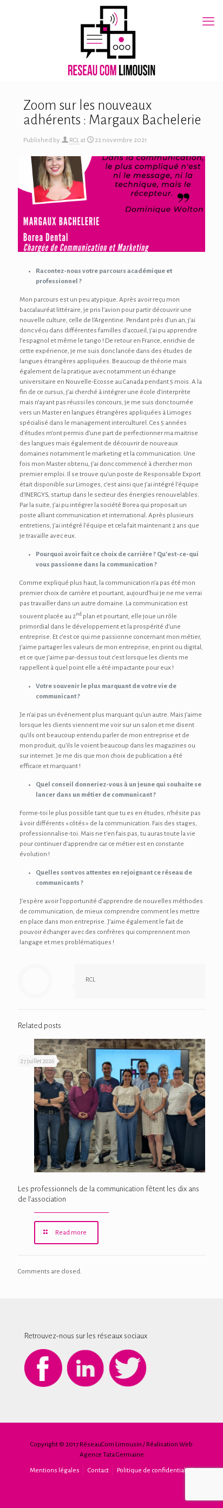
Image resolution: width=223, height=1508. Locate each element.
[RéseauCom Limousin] (111, 40)
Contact (98, 1470)
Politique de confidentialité (155, 1470)
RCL (74, 140)
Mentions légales (55, 1470)
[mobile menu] (208, 21)
